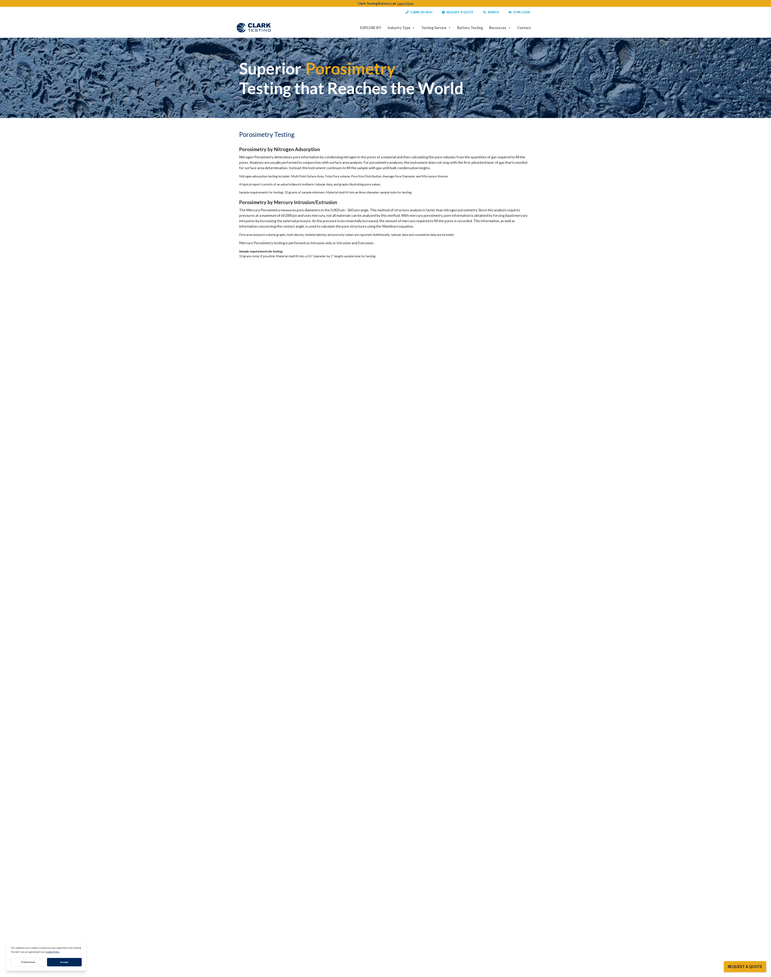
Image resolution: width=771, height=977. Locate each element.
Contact (524, 27)
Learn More (405, 3)
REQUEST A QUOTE (459, 12)
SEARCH (492, 12)
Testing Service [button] (433, 27)
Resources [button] (497, 27)
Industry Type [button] (399, 27)
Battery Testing (470, 27)
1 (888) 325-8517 (420, 12)
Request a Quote (745, 966)
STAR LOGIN (520, 12)
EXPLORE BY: (370, 27)
